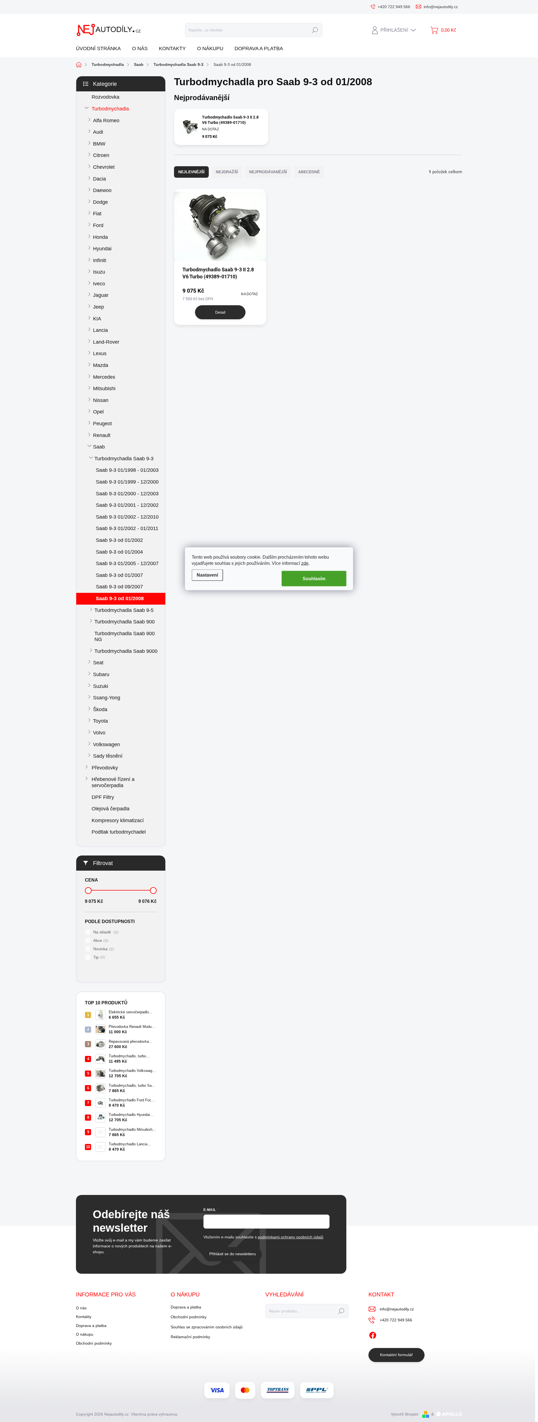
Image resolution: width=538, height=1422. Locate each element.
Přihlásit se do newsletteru (232, 1254)
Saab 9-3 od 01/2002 (119, 540)
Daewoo (102, 190)
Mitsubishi (104, 388)
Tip (98, 957)
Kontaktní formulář (396, 1354)
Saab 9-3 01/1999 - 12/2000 (127, 482)
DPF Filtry (103, 797)
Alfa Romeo (106, 120)
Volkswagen (106, 744)
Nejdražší (227, 172)
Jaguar (100, 295)
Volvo (99, 733)
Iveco (99, 283)
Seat (98, 662)
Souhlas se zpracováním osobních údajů (207, 1327)
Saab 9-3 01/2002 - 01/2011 (127, 528)
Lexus (99, 353)
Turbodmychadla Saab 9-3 (124, 458)
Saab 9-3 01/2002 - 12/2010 (127, 517)
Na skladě (105, 932)
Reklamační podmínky (190, 1337)
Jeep (98, 307)
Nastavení (207, 574)
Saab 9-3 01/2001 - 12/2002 (127, 505)
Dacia (99, 179)
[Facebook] (372, 1334)
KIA (97, 319)
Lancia (100, 330)
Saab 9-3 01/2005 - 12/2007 (127, 563)
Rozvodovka (105, 97)
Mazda (100, 365)
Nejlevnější (191, 172)
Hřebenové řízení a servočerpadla (113, 782)
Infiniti (99, 260)
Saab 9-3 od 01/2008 (120, 598)
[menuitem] (100, 48)
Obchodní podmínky (94, 1343)
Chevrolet (104, 167)
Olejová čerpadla (110, 808)
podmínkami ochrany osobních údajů (290, 1237)
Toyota (100, 721)
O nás (81, 1308)
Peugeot (102, 423)
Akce (100, 940)
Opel (98, 412)
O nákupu (84, 1334)
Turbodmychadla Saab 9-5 (124, 610)
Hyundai (102, 248)
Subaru (101, 674)
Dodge (100, 202)
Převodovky (105, 768)
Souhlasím (314, 578)
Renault (101, 435)
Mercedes (104, 377)
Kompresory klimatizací (118, 820)
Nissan (100, 400)
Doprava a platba (91, 1325)
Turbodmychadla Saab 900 (124, 622)
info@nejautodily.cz (397, 1309)
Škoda (100, 709)
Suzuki (100, 686)
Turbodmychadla (110, 109)
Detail (220, 312)
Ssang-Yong (106, 697)
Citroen (101, 155)
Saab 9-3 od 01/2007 (119, 575)
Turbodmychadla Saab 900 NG (124, 636)
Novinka (103, 949)
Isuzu (99, 272)
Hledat (315, 30)
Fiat (97, 213)
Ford (98, 225)
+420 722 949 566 (396, 1320)
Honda (100, 237)
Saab (99, 447)
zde (305, 563)
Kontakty (83, 1316)
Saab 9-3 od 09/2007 (119, 586)
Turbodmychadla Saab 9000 (125, 651)
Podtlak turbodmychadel (119, 832)
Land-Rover (106, 342)
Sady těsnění (107, 756)
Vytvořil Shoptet (404, 1414)
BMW (99, 144)
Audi (98, 132)
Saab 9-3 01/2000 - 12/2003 (127, 493)
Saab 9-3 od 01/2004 (119, 552)
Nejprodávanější (268, 172)
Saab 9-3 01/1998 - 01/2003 (127, 470)
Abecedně (309, 172)
